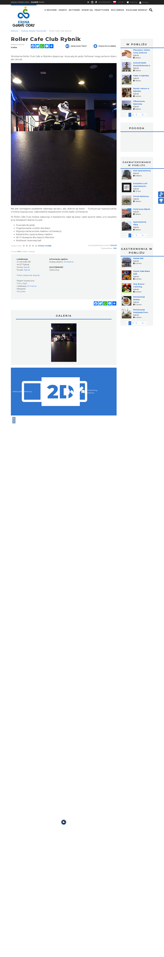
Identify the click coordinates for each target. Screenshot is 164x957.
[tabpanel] (64, 343)
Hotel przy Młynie (141, 209)
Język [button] (121, 2)
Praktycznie (102, 10)
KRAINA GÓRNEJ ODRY (20, 2)
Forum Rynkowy (141, 196)
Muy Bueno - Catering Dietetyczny (139, 287)
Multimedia (117, 10)
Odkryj (63, 10)
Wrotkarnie (69, 262)
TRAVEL (38, 2)
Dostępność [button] (104, 2)
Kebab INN (138, 258)
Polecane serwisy (136, 10)
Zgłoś (113, 245)
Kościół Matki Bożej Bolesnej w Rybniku (141, 65)
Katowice (136, 142)
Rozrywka (21, 291)
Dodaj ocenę (44, 246)
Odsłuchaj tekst (79, 46)
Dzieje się (87, 10)
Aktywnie (74, 10)
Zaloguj (145, 2)
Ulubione (133, 2)
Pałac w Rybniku (141, 76)
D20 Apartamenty (142, 171)
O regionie (50, 10)
